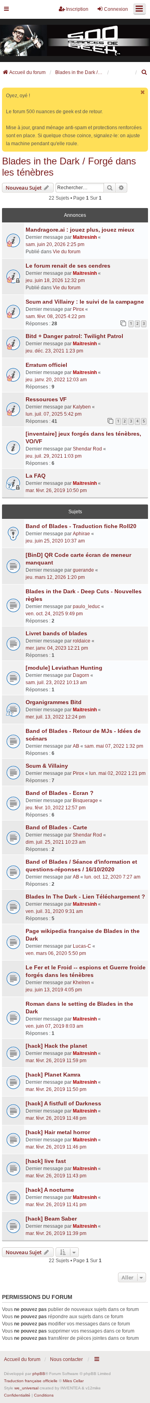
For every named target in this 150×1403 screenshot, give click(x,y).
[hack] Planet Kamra (53, 1074)
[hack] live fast (46, 1161)
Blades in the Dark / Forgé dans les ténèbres (69, 167)
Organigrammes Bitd (54, 702)
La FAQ (36, 475)
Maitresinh (85, 237)
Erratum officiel (46, 365)
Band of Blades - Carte (56, 827)
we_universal (26, 1388)
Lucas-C (82, 946)
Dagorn (81, 675)
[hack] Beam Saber (51, 1218)
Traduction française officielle (31, 1381)
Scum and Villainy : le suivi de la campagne (85, 301)
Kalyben (82, 407)
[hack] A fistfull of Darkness (63, 1103)
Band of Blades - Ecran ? (60, 793)
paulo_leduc (86, 606)
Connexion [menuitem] (116, 9)
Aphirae (81, 533)
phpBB (38, 1373)
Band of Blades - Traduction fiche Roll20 (81, 526)
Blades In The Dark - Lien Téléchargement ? (85, 896)
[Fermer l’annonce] (142, 92)
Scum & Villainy (47, 766)
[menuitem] (144, 72)
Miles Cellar (73, 1381)
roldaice (81, 641)
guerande (83, 570)
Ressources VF (46, 399)
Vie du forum (66, 251)
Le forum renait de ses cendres (68, 265)
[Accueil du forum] (75, 41)
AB (76, 746)
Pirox (78, 309)
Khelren (81, 982)
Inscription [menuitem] (77, 9)
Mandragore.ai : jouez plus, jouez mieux (80, 229)
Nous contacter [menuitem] (66, 1359)
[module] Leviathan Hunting (64, 667)
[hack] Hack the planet (56, 1046)
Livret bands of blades (56, 633)
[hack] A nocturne (50, 1190)
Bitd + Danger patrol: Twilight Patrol (74, 336)
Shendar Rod (87, 449)
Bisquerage (85, 800)
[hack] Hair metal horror (58, 1132)
